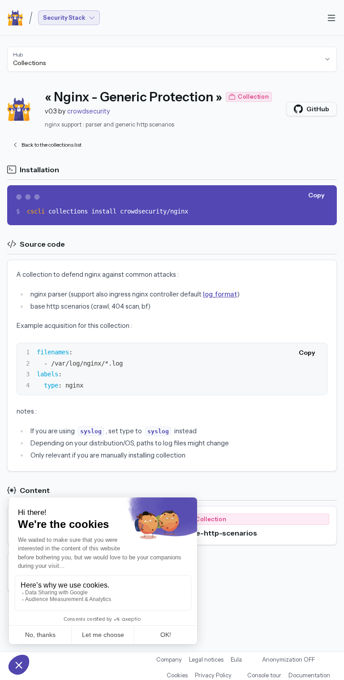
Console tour (264, 675)
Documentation (309, 675)
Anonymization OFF (288, 659)
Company (169, 659)
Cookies (177, 675)
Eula (236, 659)
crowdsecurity (88, 111)
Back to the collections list (52, 144)
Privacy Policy (213, 675)
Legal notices (206, 659)
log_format (220, 294)
